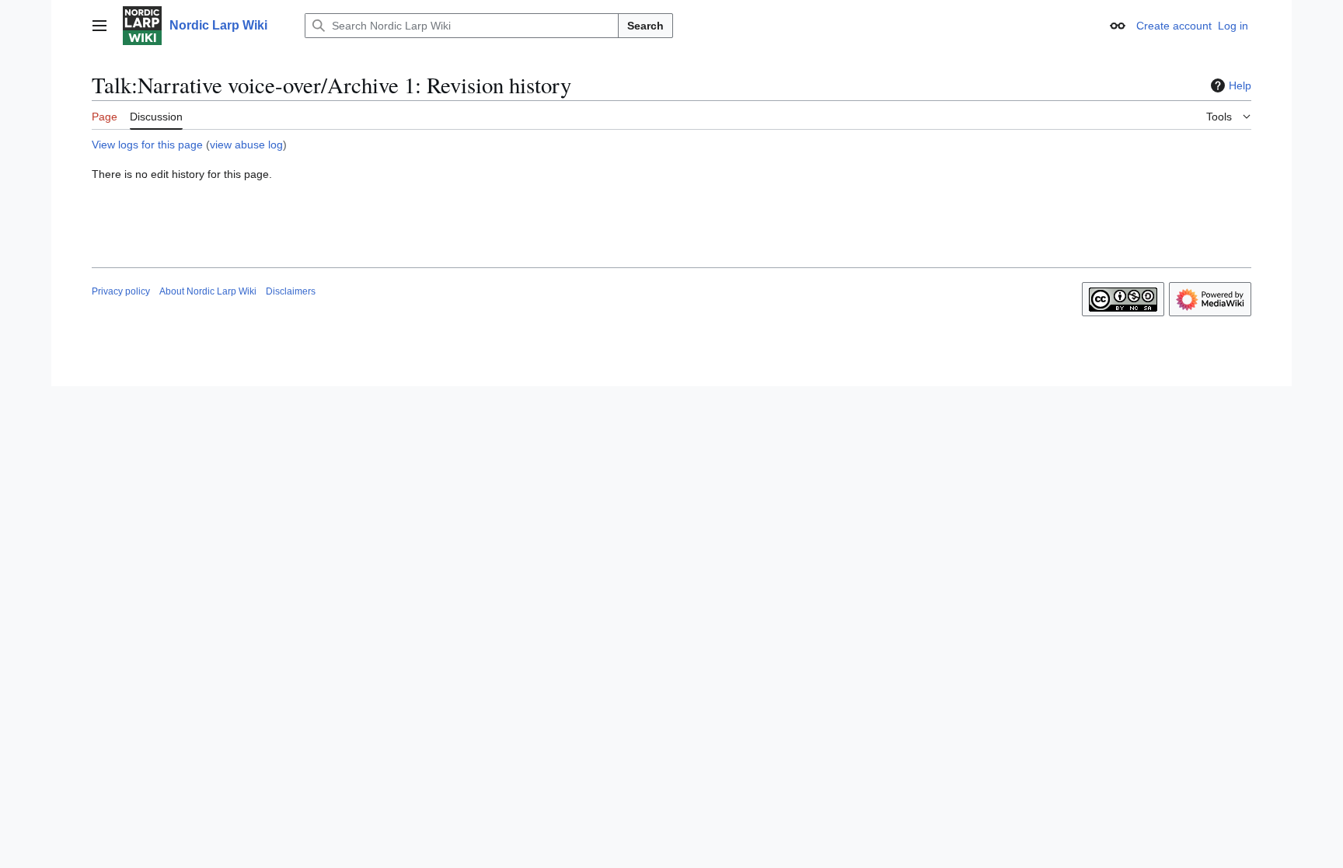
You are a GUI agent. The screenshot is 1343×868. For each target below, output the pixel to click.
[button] (99, 25)
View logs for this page (147, 144)
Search (645, 25)
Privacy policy (121, 291)
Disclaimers (291, 291)
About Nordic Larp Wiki (207, 291)
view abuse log (246, 144)
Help (1240, 85)
